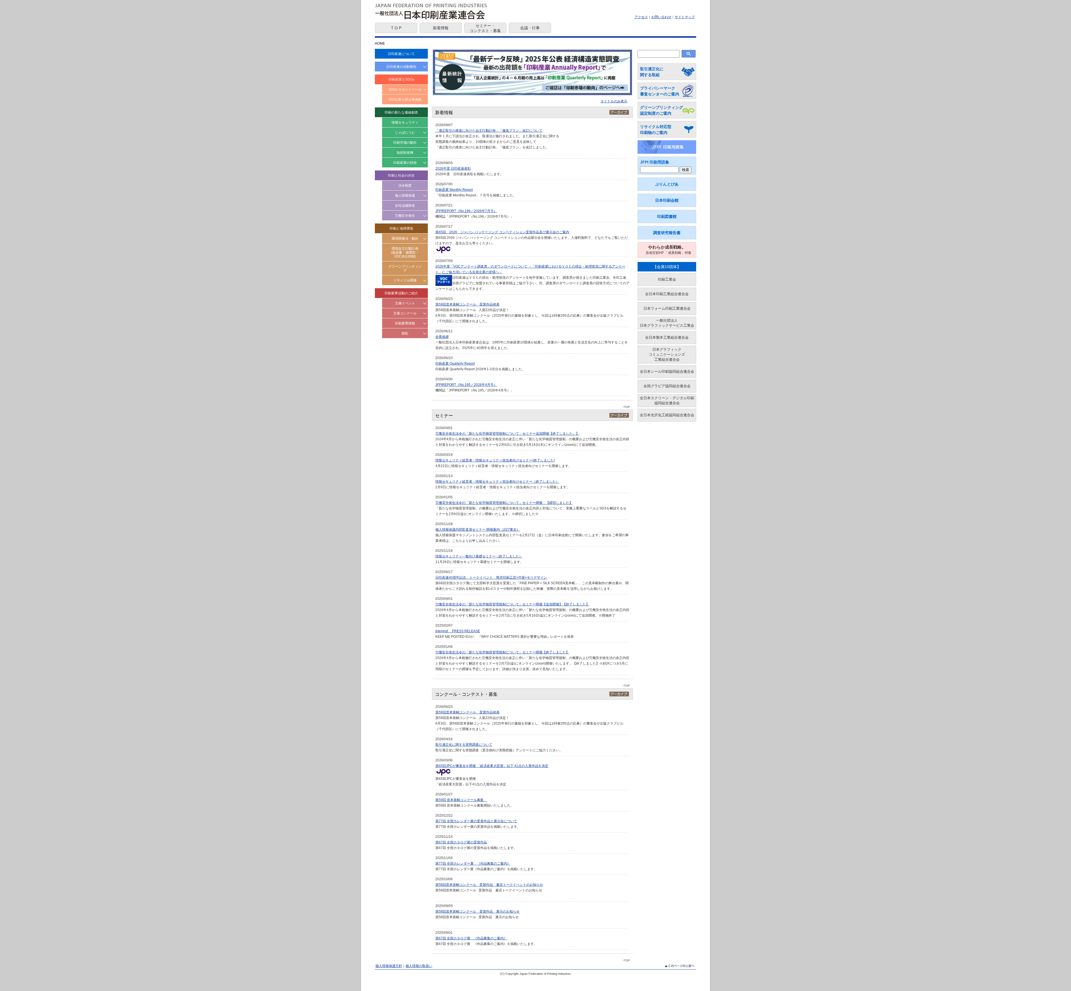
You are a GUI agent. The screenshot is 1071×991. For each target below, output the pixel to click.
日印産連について (401, 54)
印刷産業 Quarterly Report (455, 363)
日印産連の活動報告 (401, 67)
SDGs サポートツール (405, 90)
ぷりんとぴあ (667, 184)
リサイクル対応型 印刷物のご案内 (655, 129)
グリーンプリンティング (405, 268)
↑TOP (626, 406)
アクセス (641, 17)
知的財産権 (405, 153)
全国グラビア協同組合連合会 (667, 386)
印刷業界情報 (405, 323)
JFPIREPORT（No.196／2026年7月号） (466, 211)
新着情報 (440, 28)
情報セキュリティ (405, 122)
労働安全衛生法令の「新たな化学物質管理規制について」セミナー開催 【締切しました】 (504, 503)
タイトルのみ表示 (613, 101)
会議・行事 (530, 28)
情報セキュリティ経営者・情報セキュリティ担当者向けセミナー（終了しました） (497, 482)
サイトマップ (685, 17)
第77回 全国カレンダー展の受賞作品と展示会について (476, 821)
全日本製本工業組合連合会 (667, 337)
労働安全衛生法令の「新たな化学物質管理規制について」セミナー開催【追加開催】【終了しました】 (512, 604)
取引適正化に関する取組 (652, 72)
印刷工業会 (667, 279)
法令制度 (405, 185)
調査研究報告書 (667, 232)
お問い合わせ (661, 17)
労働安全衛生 (405, 216)
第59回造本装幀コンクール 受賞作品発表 (467, 304)
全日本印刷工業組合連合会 (667, 294)
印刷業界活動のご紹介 (401, 293)
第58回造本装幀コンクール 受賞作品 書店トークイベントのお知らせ (489, 885)
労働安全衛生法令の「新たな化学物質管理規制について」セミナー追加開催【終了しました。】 (507, 434)
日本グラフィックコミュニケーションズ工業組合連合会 (667, 354)
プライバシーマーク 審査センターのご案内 (659, 91)
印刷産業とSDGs (401, 79)
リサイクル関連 (405, 280)
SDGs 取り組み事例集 (405, 100)
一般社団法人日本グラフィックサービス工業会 (667, 323)
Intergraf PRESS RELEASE (457, 631)
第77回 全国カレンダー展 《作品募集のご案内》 (472, 863)
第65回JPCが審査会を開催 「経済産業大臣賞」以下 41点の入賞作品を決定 (491, 766)
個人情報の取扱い (419, 966)
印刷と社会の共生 (401, 175)
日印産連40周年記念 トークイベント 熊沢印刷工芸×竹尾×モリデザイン (491, 577)
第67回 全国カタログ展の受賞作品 (461, 842)
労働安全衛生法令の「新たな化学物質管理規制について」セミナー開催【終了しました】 (502, 652)
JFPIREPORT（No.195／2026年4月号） (466, 385)
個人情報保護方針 (388, 966)
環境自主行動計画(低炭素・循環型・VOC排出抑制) (405, 252)
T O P (396, 28)
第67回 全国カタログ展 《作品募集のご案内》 (471, 938)
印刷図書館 (667, 216)
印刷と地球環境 (401, 228)
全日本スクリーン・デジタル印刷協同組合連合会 (667, 400)
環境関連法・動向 (405, 238)
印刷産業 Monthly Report (454, 190)
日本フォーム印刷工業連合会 (667, 308)
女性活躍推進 (405, 206)
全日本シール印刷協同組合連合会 (667, 371)
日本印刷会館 (667, 200)
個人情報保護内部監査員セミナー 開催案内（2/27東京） (477, 529)
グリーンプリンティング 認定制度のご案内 (661, 110)
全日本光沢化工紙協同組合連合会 (667, 415)
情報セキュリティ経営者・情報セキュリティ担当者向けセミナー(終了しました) (495, 460)
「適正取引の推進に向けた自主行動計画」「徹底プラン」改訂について (488, 131)
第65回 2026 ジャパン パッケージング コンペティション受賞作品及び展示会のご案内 (502, 232)
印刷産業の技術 (405, 163)
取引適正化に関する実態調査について (463, 745)
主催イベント (405, 303)
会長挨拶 (442, 337)
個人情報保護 (405, 196)
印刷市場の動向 (405, 143)
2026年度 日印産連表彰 (453, 168)
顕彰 (405, 333)
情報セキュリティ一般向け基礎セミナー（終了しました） (478, 556)
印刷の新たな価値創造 (401, 112)
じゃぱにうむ (405, 132)
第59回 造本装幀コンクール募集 (461, 800)
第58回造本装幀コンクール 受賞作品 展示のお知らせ (477, 911)
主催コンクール (405, 313)
